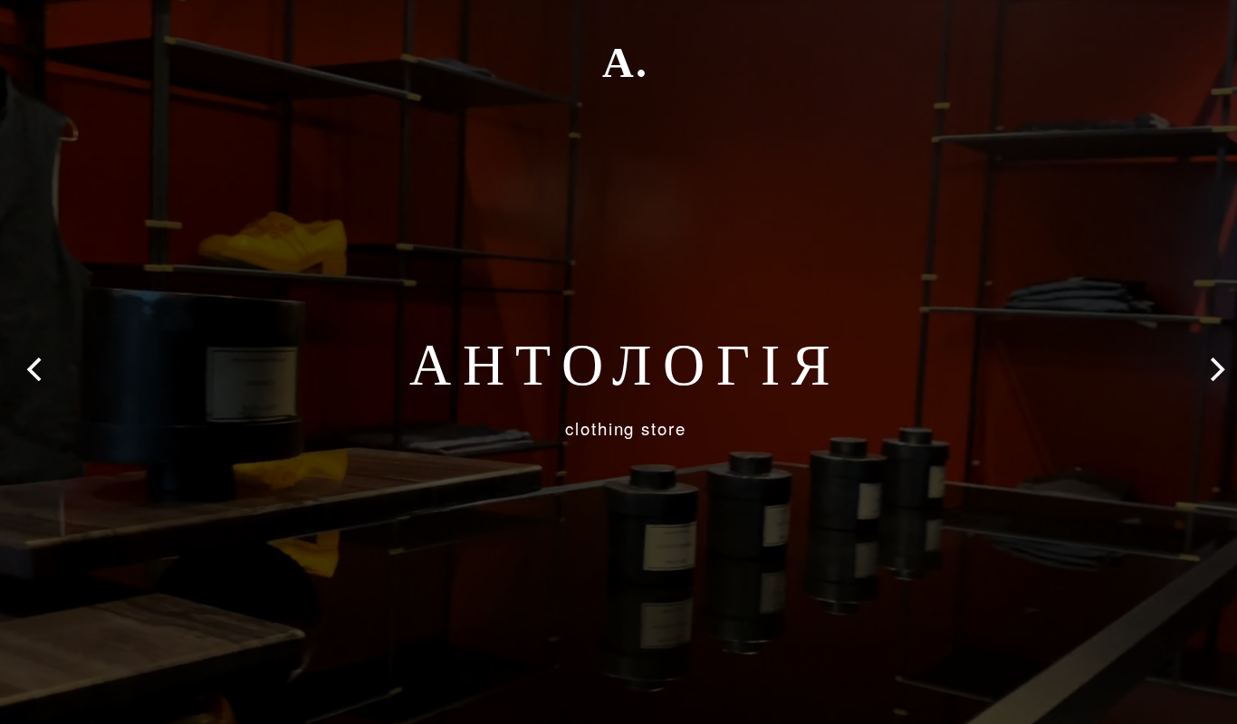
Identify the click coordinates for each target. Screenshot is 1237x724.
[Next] (1215, 369)
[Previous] (36, 369)
